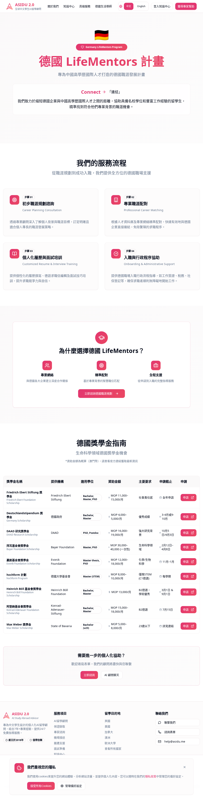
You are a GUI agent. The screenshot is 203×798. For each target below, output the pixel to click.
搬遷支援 (59, 743)
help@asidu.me (174, 741)
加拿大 (109, 732)
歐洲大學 (110, 743)
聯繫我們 (169, 722)
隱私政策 (150, 776)
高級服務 (84, 6)
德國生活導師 (103, 6)
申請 (186, 497)
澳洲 (107, 737)
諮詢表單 (169, 732)
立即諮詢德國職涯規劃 (98, 393)
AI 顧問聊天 (111, 675)
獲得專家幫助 (186, 6)
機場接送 (59, 737)
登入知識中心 (162, 6)
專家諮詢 (59, 732)
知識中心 (69, 6)
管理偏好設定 (73, 786)
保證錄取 (59, 726)
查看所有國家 (113, 748)
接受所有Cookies (41, 786)
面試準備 (59, 748)
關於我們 (53, 6)
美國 (107, 726)
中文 (128, 6)
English (141, 6)
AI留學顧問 (61, 721)
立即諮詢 (89, 675)
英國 (107, 721)
